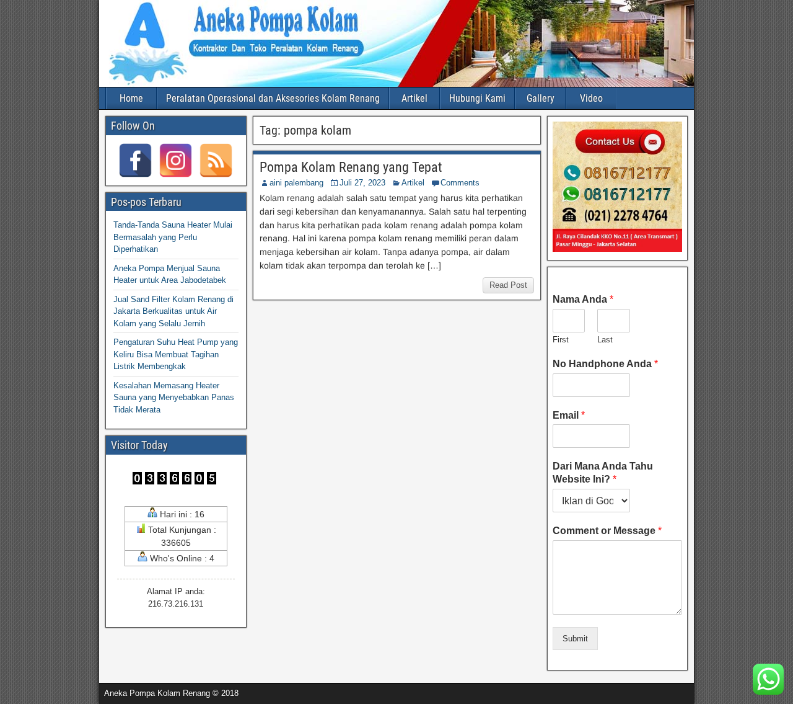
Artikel (414, 98)
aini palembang (296, 182)
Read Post (508, 285)
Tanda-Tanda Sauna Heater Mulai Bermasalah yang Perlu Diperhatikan (172, 237)
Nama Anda (583, 299)
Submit (575, 638)
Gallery (540, 98)
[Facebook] (135, 160)
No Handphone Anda (605, 364)
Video (591, 98)
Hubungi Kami (477, 98)
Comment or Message (607, 530)
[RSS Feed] (216, 160)
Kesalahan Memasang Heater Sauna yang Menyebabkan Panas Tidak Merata (173, 397)
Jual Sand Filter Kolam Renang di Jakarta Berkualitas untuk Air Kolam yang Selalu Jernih (173, 311)
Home (131, 98)
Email (569, 415)
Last (605, 339)
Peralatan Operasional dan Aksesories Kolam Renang (273, 98)
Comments (460, 182)
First (561, 339)
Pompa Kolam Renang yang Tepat (351, 167)
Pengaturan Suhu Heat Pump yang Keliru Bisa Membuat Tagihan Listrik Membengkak (175, 354)
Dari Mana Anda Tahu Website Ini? (603, 472)
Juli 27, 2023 (362, 182)
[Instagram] (176, 160)
